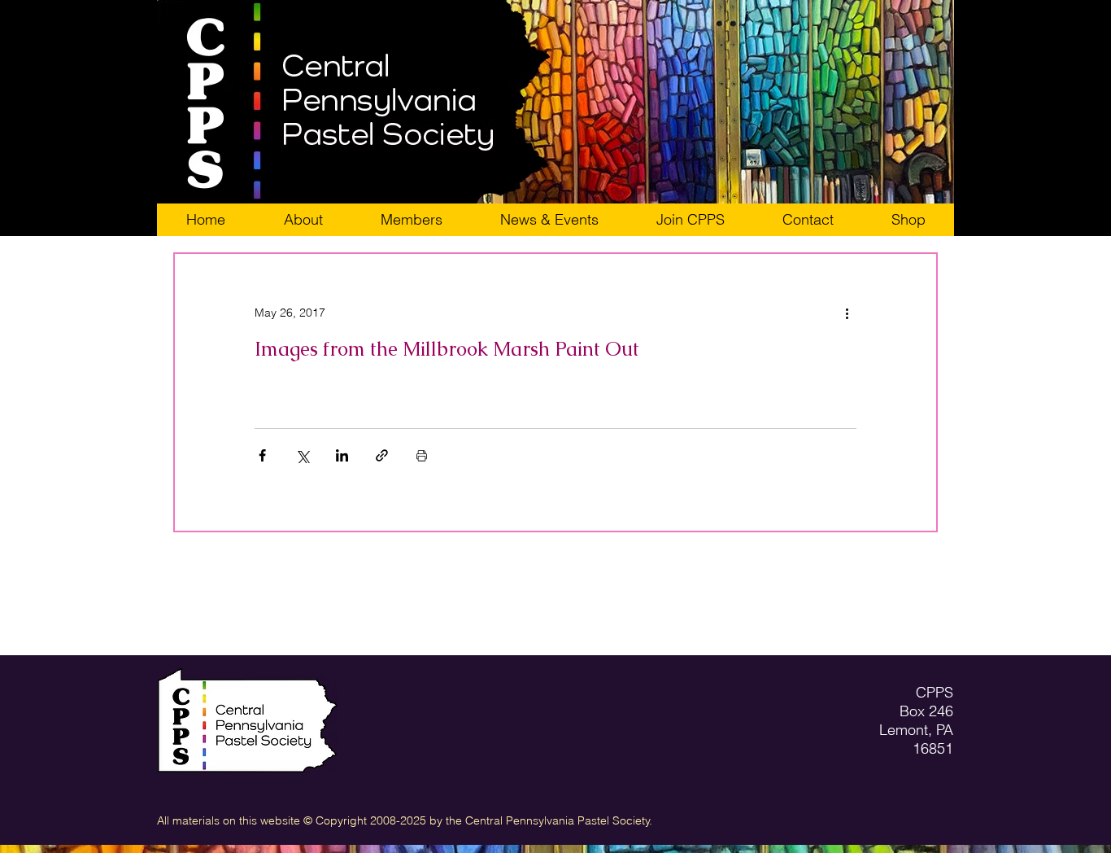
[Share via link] (382, 455)
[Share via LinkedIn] (342, 455)
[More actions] (846, 312)
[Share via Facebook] (262, 455)
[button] (690, 219)
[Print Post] (421, 455)
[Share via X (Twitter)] (302, 455)
